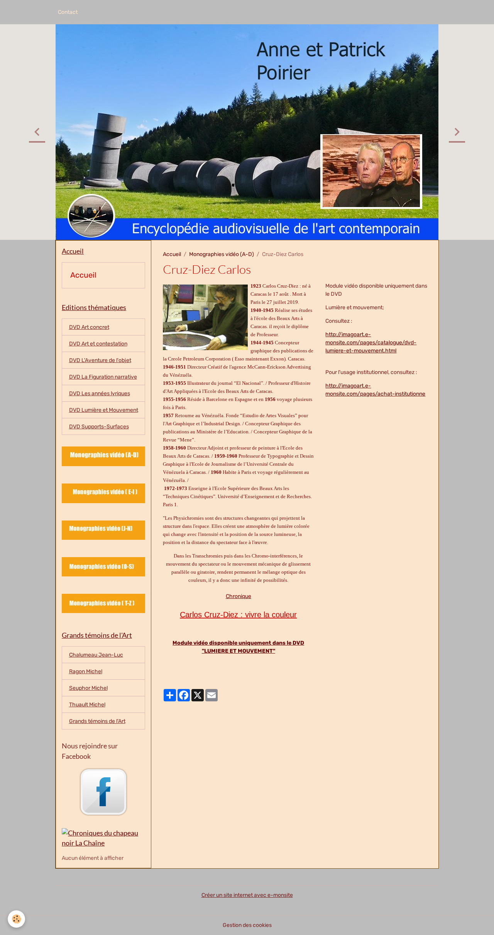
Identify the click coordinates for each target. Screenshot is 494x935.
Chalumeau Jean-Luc (96, 655)
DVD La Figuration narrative (103, 377)
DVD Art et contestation (98, 343)
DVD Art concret (89, 327)
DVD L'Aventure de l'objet (100, 360)
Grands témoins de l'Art (97, 721)
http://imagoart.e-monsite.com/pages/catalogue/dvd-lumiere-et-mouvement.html (370, 342)
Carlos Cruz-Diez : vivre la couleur (238, 614)
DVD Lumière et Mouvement (103, 410)
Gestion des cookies (247, 925)
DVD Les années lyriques (99, 393)
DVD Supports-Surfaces (99, 426)
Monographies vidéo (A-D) (221, 254)
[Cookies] (16, 919)
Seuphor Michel (88, 688)
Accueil (172, 254)
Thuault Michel (87, 704)
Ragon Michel (85, 671)
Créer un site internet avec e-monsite (247, 895)
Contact (68, 12)
